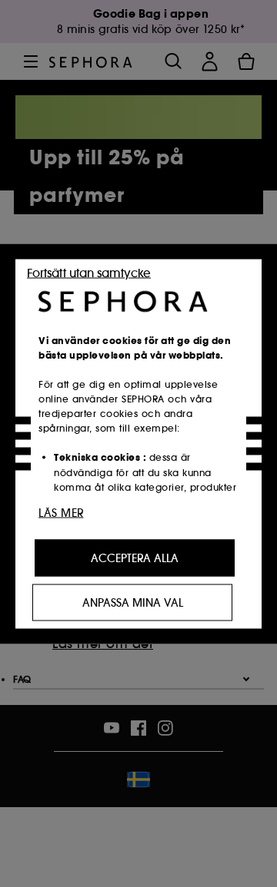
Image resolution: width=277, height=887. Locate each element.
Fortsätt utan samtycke (89, 272)
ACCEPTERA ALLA (135, 557)
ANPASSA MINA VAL (132, 602)
